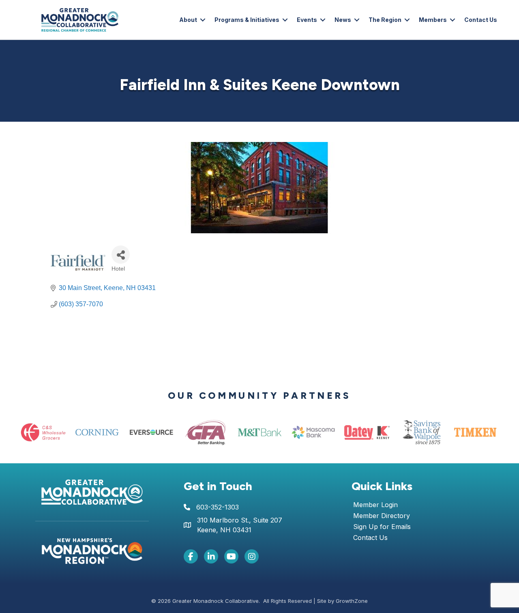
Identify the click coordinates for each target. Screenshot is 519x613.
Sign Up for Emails (382, 527)
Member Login (375, 505)
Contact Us (480, 19)
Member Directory (381, 516)
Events (307, 19)
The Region (385, 19)
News (343, 19)
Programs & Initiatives (246, 19)
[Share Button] (121, 254)
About (188, 19)
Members (433, 19)
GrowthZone (352, 601)
